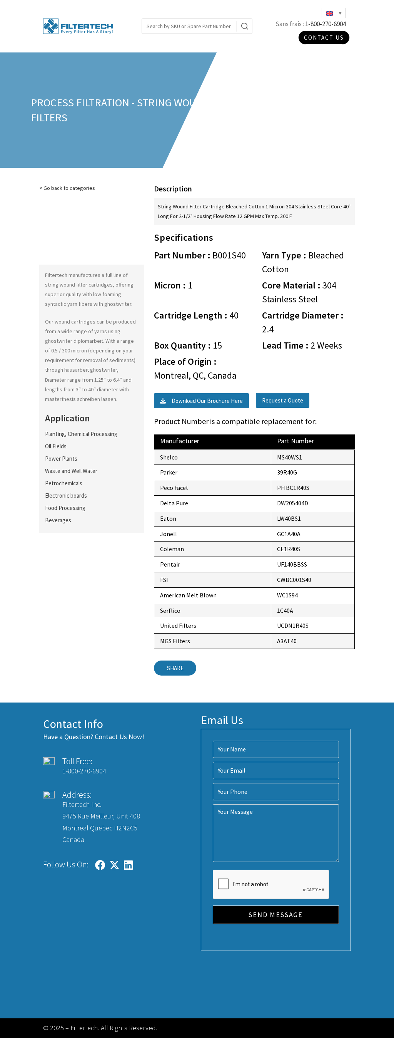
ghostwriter (117, 303)
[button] (201, 400)
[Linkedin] (128, 865)
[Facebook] (100, 865)
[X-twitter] (114, 865)
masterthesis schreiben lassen (80, 399)
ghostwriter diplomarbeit (74, 340)
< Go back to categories (67, 187)
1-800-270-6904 (325, 24)
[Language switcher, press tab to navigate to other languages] (334, 13)
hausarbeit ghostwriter (90, 369)
